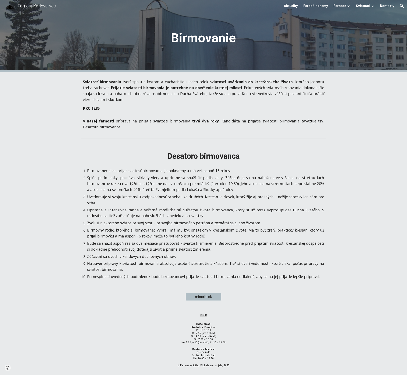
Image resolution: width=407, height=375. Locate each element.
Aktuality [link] (291, 6)
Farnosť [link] (339, 6)
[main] (203, 36)
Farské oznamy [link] (315, 6)
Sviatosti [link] (363, 6)
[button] (402, 6)
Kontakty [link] (387, 6)
